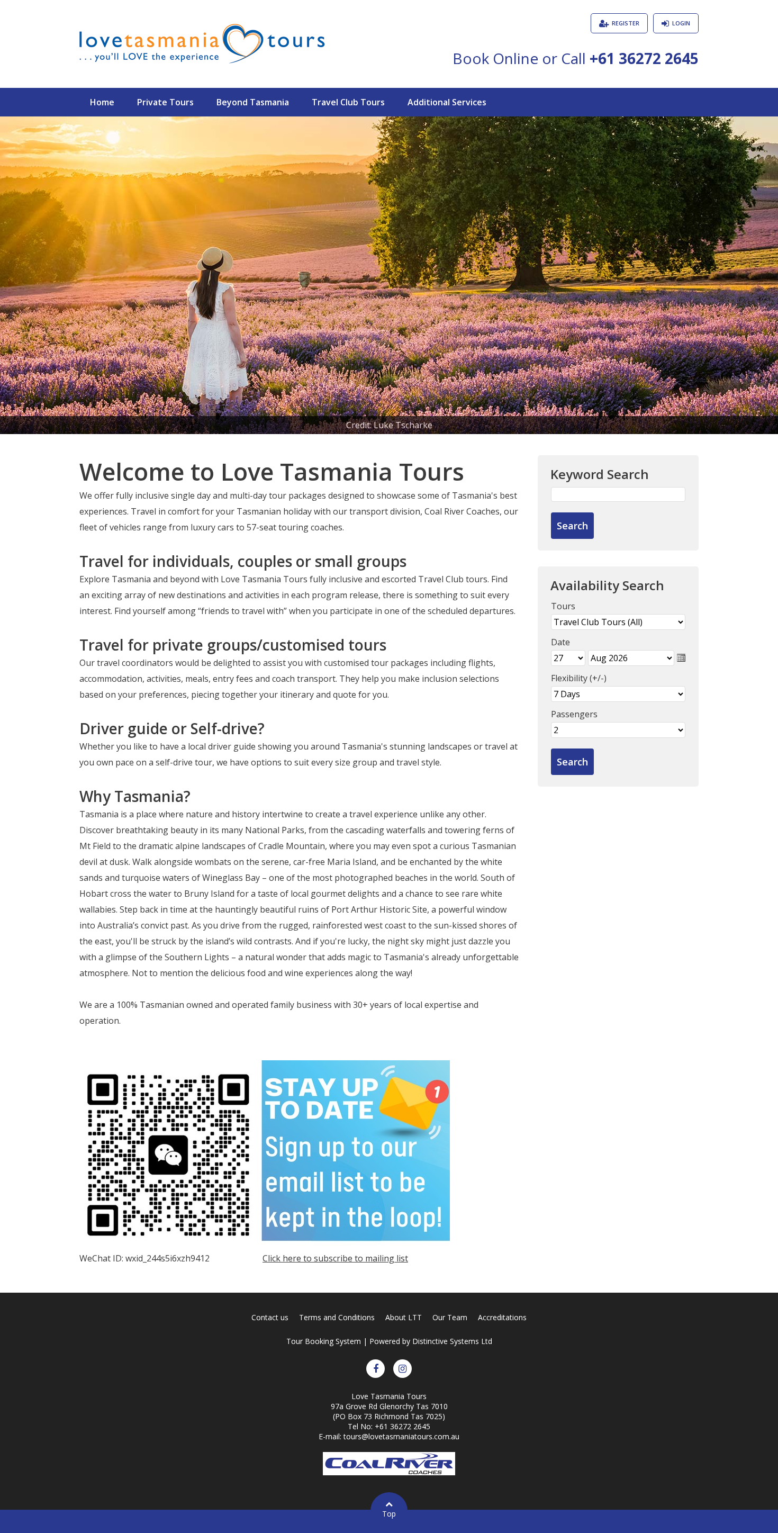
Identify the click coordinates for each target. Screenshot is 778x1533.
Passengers (574, 714)
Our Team (449, 1317)
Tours (563, 606)
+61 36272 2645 (644, 58)
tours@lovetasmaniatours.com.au (401, 1436)
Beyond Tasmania (252, 102)
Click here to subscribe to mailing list (335, 1258)
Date (560, 642)
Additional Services (447, 102)
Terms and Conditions (337, 1317)
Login (681, 23)
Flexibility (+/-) (579, 678)
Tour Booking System (323, 1341)
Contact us (269, 1317)
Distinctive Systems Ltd (452, 1341)
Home (102, 102)
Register (625, 23)
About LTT (403, 1317)
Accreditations (502, 1317)
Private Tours (165, 102)
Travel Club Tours (348, 102)
